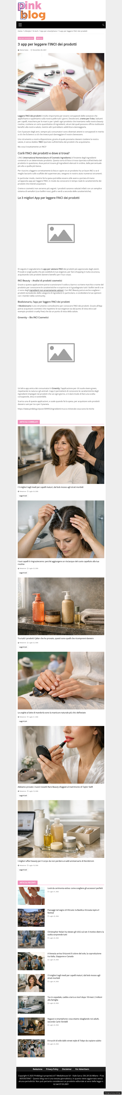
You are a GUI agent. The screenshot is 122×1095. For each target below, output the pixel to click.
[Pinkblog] (31, 10)
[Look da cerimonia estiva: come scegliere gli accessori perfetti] (31, 896)
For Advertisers (82, 1069)
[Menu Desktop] (20, 24)
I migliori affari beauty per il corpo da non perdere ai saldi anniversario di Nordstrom (56, 861)
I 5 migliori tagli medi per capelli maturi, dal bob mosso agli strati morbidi (50, 487)
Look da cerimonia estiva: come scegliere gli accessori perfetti (75, 888)
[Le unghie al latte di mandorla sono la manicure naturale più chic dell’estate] (61, 680)
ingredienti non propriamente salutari (46, 290)
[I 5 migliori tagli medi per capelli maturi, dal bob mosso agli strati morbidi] (61, 455)
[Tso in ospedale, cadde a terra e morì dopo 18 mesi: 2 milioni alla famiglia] (31, 1005)
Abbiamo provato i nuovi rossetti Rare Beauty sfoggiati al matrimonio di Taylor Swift (55, 787)
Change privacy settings (113, 1093)
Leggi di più (23, 496)
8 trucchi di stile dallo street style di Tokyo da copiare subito (74, 1040)
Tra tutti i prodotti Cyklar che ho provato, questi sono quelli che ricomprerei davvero (56, 638)
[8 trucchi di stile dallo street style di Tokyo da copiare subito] (31, 1048)
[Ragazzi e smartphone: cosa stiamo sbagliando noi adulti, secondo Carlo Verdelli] (31, 1027)
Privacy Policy (52, 1069)
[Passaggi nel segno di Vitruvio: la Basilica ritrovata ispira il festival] (31, 918)
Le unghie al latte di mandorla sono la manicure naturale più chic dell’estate (52, 712)
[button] (103, 24)
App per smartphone (25, 38)
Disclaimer (67, 1069)
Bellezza (39, 38)
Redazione (37, 1069)
